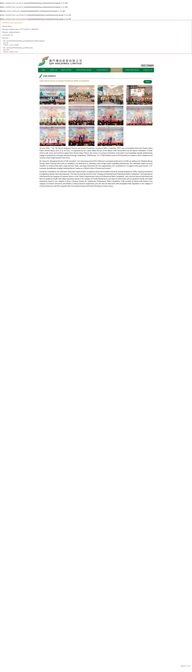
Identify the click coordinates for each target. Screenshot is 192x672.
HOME (43, 70)
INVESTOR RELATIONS (84, 70)
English (150, 65)
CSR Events (116, 70)
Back (148, 82)
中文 (143, 65)
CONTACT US (147, 70)
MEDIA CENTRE (66, 70)
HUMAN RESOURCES (132, 70)
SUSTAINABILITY (102, 70)
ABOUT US (53, 70)
